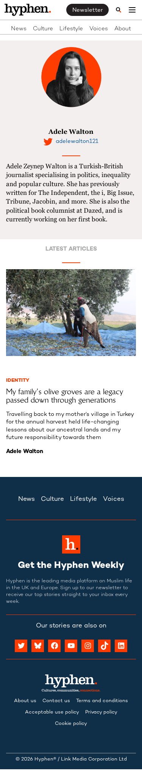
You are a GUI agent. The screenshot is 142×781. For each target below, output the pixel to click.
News (19, 29)
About (122, 29)
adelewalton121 (77, 141)
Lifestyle (71, 29)
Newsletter (87, 10)
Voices (98, 29)
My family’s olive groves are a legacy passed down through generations (64, 396)
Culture (43, 29)
